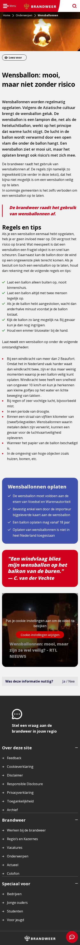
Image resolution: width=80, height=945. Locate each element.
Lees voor (15, 57)
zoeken (73, 6)
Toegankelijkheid (20, 801)
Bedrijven (14, 894)
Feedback (14, 758)
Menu (9, 6)
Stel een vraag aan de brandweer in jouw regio (34, 728)
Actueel (12, 865)
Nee (71, 681)
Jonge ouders (17, 902)
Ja (63, 681)
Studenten (15, 911)
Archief (12, 810)
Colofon (13, 873)
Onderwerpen (17, 856)
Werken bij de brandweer (26, 830)
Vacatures (14, 847)
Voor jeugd (15, 920)
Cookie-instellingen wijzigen (40, 635)
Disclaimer (15, 775)
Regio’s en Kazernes (22, 839)
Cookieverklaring (20, 766)
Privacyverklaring (20, 792)
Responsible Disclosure (25, 784)
